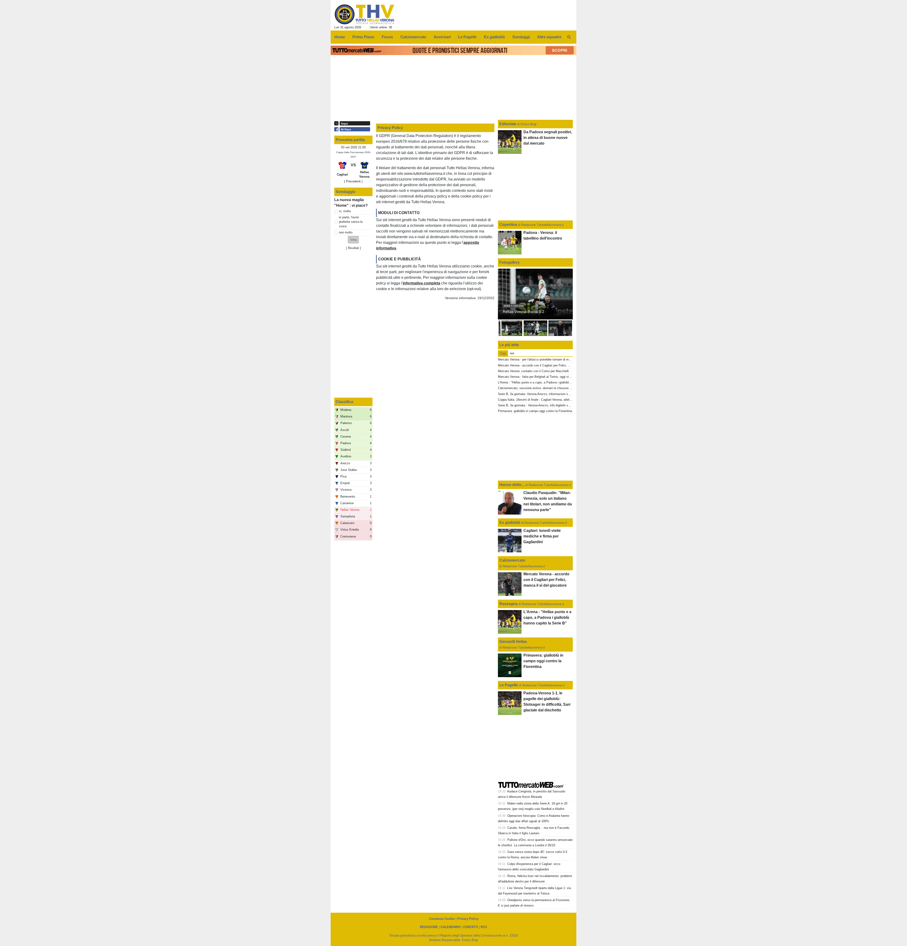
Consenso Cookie (442, 918)
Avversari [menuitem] (442, 37)
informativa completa (421, 283)
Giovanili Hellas (513, 642)
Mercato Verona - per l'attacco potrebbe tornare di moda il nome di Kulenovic (550, 359)
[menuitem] (569, 37)
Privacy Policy (467, 918)
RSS (484, 927)
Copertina (508, 225)
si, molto (345, 211)
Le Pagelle (508, 685)
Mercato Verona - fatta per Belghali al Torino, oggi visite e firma (541, 376)
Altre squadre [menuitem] (549, 37)
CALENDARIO (451, 927)
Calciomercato (512, 560)
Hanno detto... (511, 485)
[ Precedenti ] (353, 181)
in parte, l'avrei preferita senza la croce (351, 221)
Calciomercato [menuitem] (413, 37)
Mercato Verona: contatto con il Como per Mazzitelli (533, 371)
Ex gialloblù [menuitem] (494, 37)
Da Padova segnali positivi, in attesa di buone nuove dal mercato (547, 137)
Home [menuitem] (339, 37)
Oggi (503, 353)
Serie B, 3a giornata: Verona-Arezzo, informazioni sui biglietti (539, 394)
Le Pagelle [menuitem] (467, 37)
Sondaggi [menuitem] (521, 37)
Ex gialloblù (510, 522)
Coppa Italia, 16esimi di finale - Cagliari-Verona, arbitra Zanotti (540, 399)
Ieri (512, 353)
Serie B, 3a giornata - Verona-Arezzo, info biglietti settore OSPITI (542, 405)
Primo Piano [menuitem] (363, 37)
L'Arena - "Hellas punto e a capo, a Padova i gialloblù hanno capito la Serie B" (551, 382)
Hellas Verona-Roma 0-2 (523, 312)
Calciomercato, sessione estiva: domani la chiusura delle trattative (543, 388)
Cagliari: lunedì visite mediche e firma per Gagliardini (542, 536)
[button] (353, 239)
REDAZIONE (429, 927)
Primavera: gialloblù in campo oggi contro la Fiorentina (535, 411)
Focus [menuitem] (387, 37)
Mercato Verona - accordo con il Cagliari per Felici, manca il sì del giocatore (549, 365)
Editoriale (508, 124)
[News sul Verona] (364, 14)
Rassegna (508, 604)
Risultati (353, 248)
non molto (345, 232)
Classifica (344, 402)
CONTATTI (470, 927)
